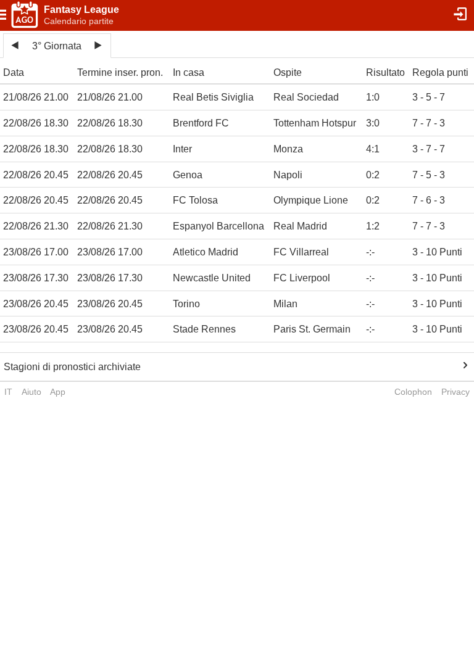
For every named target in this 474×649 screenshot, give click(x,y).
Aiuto (31, 392)
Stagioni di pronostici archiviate (72, 367)
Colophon (413, 392)
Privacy (455, 392)
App (57, 392)
